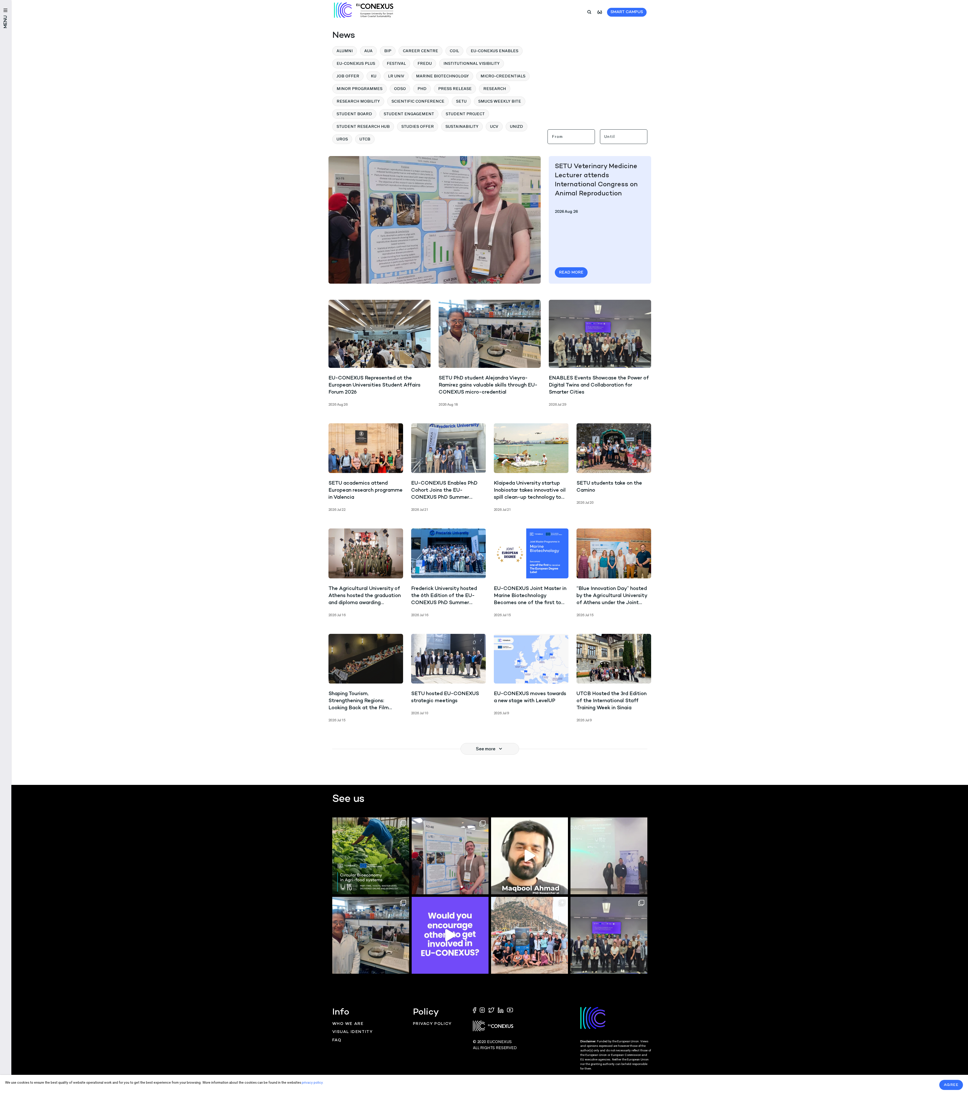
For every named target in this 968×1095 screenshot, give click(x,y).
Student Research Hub (363, 126)
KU (373, 76)
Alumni (345, 50)
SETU (461, 101)
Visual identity (352, 1032)
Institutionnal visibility (471, 63)
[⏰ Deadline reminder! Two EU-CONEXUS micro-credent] (370, 855)
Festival (396, 63)
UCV (494, 126)
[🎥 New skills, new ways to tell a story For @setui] (370, 935)
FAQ (337, 1040)
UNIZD (516, 126)
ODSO (400, 88)
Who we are (348, 1024)
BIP (387, 50)
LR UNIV (396, 76)
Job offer (348, 76)
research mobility (358, 101)
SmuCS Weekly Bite (499, 101)
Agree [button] (951, 1085)
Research (494, 88)
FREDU (424, 63)
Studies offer (417, 126)
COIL (454, 50)
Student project (465, 113)
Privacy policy (432, 1024)
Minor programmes (359, 88)
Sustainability (461, 126)
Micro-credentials (502, 76)
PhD (422, 88)
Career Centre (420, 50)
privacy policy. (313, 1082)
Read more (571, 273)
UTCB (364, 139)
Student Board (354, 113)
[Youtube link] (510, 1010)
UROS (342, 139)
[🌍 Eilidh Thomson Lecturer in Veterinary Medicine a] (450, 855)
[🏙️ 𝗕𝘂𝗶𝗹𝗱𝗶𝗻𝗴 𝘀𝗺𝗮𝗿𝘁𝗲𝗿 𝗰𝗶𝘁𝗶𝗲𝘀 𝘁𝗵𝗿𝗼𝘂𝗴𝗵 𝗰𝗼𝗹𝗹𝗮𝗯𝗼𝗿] (608, 935)
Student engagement (409, 113)
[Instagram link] (482, 1010)
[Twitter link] (492, 1010)
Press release (455, 88)
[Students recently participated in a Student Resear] (608, 855)
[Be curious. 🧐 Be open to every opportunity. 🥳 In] (529, 855)
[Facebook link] (475, 1010)
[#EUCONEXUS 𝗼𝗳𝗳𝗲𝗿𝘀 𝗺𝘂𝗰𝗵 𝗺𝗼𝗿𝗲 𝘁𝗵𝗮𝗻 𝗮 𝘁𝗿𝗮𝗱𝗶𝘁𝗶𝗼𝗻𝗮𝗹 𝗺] (450, 935)
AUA (368, 50)
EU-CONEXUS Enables (494, 50)
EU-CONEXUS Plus (356, 63)
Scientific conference (417, 101)
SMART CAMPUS (627, 12)
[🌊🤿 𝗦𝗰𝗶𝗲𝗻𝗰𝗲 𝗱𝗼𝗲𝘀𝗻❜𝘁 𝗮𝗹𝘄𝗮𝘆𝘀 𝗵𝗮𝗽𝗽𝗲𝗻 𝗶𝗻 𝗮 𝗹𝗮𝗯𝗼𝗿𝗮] (529, 935)
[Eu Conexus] (363, 10)
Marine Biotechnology (442, 76)
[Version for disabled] (599, 12)
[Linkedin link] (501, 1010)
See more (485, 749)
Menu (5, 21)
